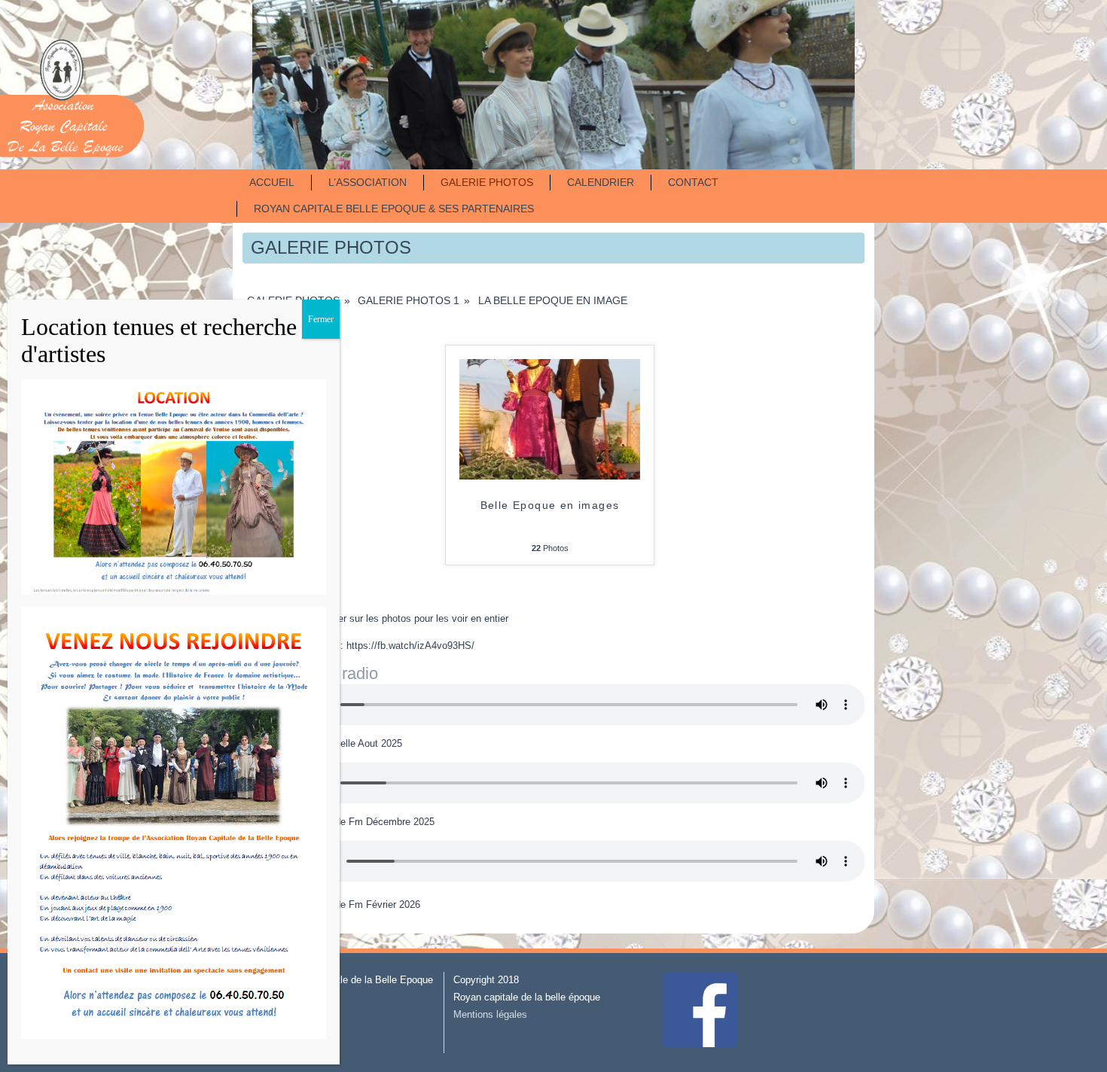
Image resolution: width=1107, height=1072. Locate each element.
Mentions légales (490, 1014)
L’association (367, 182)
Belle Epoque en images (550, 505)
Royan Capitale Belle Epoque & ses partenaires (394, 209)
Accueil (271, 182)
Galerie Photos (487, 182)
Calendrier (600, 182)
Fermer (321, 319)
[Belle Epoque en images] (549, 476)
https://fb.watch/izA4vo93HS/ (410, 645)
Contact (693, 182)
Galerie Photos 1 (408, 300)
